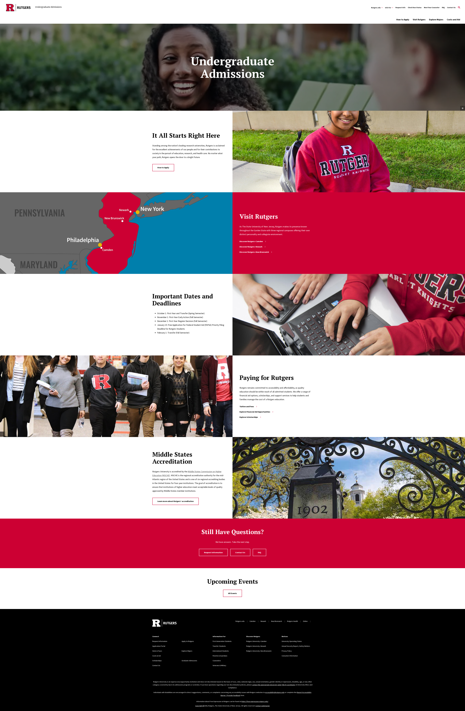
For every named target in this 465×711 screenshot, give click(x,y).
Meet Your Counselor (431, 8)
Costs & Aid (156, 656)
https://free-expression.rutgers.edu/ (254, 701)
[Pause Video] (462, 108)
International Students (221, 651)
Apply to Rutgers (188, 641)
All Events (232, 593)
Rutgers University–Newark (256, 646)
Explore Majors (436, 19)
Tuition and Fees (247, 406)
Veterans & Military (219, 665)
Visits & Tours (157, 651)
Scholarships (157, 661)
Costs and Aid (453, 19)
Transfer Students (219, 646)
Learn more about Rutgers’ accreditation (175, 501)
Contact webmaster (262, 706)
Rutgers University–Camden (256, 641)
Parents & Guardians (220, 656)
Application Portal (158, 646)
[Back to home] (164, 623)
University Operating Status (292, 641)
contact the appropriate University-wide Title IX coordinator (273, 685)
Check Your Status (415, 8)
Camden (253, 621)
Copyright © (199, 706)
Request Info (400, 8)
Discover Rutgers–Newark (251, 246)
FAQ (443, 8)
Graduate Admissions (189, 661)
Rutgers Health (292, 621)
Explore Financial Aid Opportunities (255, 412)
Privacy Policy (287, 651)
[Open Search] (459, 8)
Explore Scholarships (249, 417)
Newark (263, 621)
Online (305, 621)
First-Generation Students (222, 641)
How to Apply (402, 19)
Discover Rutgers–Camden (251, 241)
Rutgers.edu (240, 621)
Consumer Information (290, 656)
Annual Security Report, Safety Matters (296, 646)
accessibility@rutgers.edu (274, 692)
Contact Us (451, 8)
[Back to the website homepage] (18, 7)
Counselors (217, 661)
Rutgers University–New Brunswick (258, 651)
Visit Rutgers (419, 19)
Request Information (213, 552)
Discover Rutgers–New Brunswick (254, 252)
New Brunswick (276, 621)
